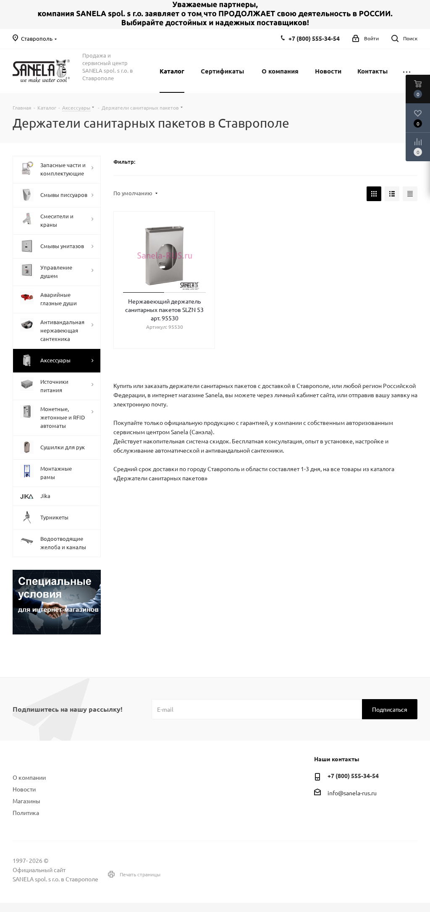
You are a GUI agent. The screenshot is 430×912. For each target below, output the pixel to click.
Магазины (26, 801)
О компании (29, 777)
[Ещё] (406, 71)
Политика (26, 812)
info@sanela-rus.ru (352, 793)
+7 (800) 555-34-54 (314, 38)
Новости (24, 789)
